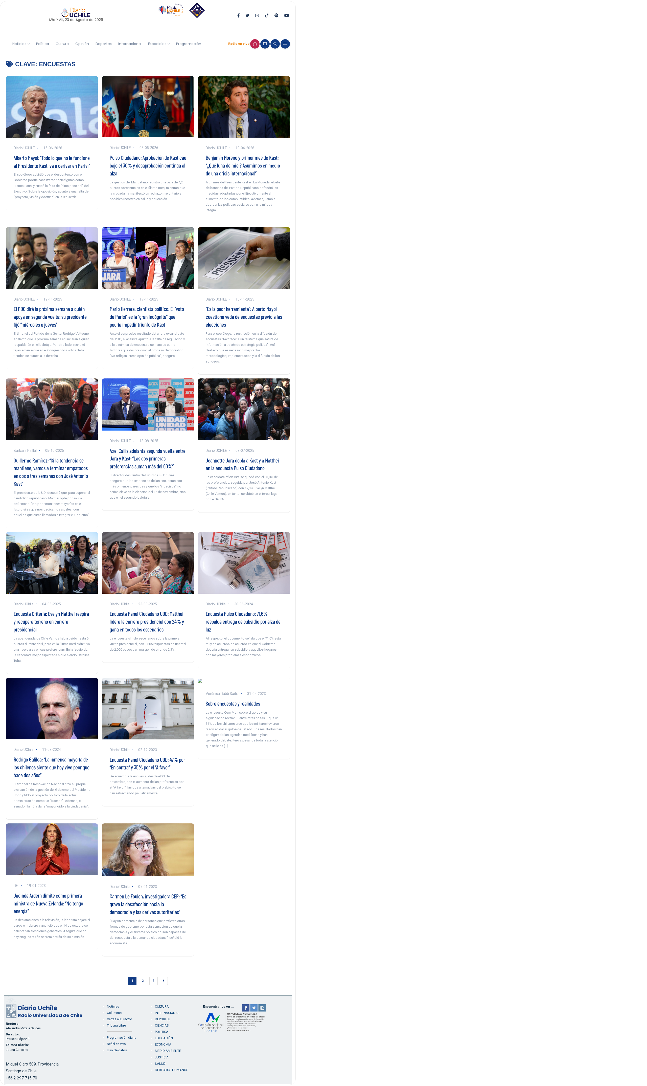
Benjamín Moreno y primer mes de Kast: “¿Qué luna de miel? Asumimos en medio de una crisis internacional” (243, 165)
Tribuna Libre (116, 1025)
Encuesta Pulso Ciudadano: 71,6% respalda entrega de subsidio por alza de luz (243, 621)
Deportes (104, 43)
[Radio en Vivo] (255, 44)
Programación (188, 43)
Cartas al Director (119, 1019)
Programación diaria (121, 1037)
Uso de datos (117, 1050)
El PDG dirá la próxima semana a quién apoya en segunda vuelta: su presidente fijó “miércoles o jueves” (50, 316)
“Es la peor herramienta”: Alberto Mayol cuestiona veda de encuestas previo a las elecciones (244, 316)
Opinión (82, 43)
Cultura (62, 43)
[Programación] (265, 44)
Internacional (130, 43)
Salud (160, 1064)
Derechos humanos (171, 1070)
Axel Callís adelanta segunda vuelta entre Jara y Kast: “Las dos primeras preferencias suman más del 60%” (148, 458)
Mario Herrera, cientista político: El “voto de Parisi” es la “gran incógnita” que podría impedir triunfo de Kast (147, 316)
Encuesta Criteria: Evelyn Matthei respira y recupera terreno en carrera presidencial (51, 621)
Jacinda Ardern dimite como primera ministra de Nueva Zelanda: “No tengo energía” (48, 903)
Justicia (162, 1057)
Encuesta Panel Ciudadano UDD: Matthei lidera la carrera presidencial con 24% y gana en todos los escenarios (147, 621)
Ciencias (162, 1025)
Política (42, 43)
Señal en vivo (116, 1044)
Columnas (114, 1013)
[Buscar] (275, 44)
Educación (164, 1038)
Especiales (157, 43)
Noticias (19, 43)
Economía (163, 1044)
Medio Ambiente (168, 1051)
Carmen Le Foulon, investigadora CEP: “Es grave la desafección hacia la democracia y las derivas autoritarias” (148, 904)
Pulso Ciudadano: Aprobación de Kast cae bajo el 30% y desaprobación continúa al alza (148, 165)
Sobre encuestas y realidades (233, 703)
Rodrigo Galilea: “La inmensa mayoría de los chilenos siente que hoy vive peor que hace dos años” (51, 767)
